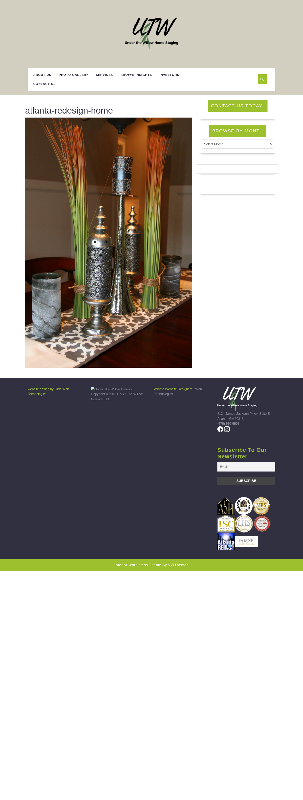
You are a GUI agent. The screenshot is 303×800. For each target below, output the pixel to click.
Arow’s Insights (136, 75)
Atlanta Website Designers (173, 389)
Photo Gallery (73, 75)
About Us (42, 75)
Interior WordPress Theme (138, 565)
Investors (169, 75)
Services (104, 75)
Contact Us (44, 84)
